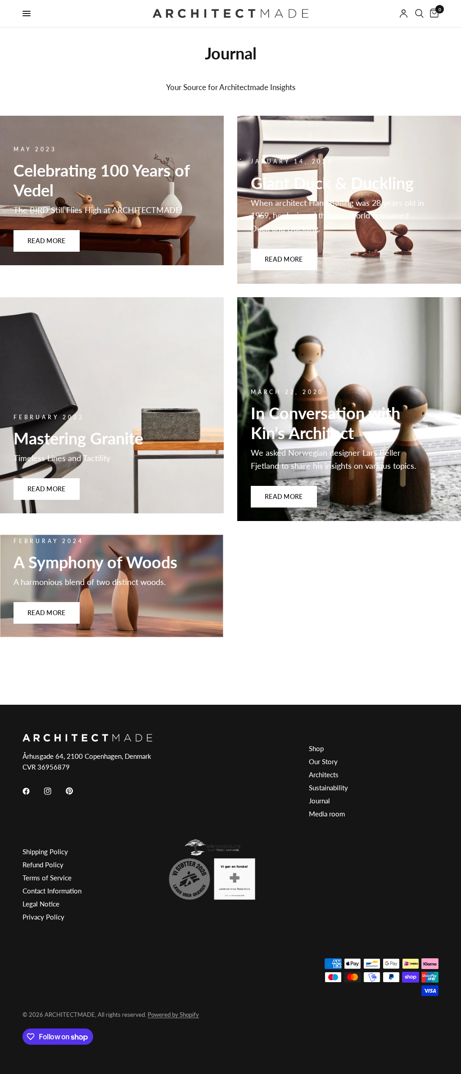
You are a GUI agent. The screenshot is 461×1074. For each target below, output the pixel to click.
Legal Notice (41, 904)
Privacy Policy (43, 917)
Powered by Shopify (173, 1014)
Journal (319, 801)
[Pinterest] (76, 791)
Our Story (323, 761)
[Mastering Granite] (112, 405)
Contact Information (52, 891)
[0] (432, 13)
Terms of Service (47, 878)
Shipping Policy (45, 851)
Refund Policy (43, 865)
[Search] (419, 13)
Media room (327, 814)
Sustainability (328, 788)
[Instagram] (54, 791)
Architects (324, 774)
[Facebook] (32, 791)
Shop (316, 748)
